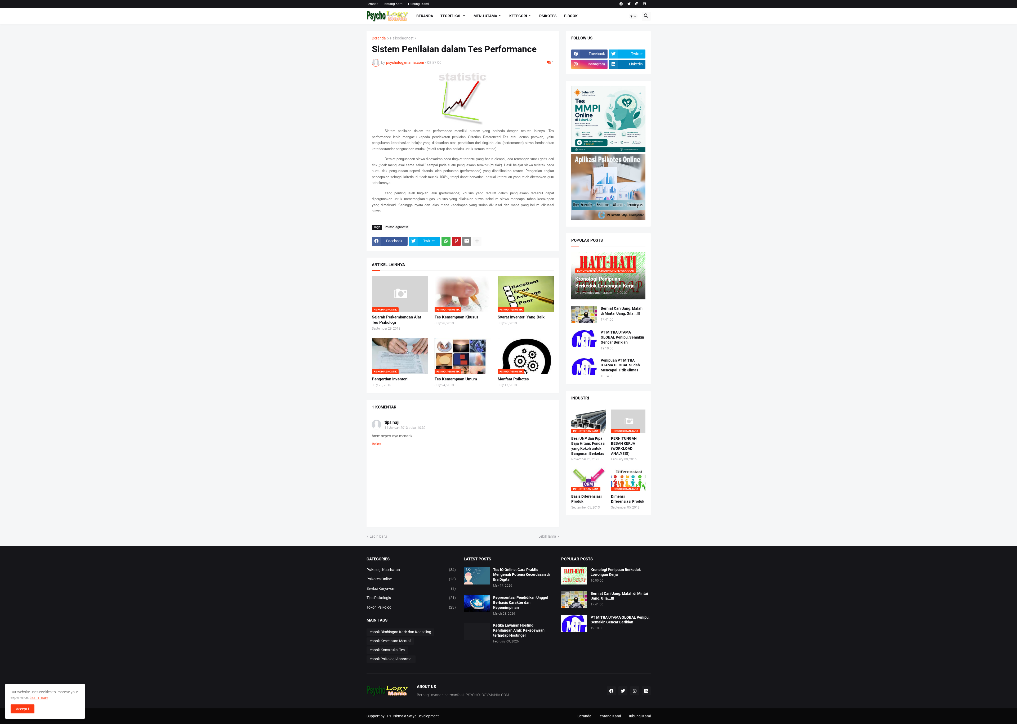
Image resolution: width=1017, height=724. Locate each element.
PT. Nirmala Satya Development (413, 716)
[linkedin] (644, 4)
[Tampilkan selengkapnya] (476, 241)
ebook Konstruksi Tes (387, 650)
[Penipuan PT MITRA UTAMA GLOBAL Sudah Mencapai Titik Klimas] (584, 366)
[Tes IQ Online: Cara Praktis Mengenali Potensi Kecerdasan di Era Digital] (477, 575)
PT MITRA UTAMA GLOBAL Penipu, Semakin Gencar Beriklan (622, 337)
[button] (633, 16)
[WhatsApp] (445, 241)
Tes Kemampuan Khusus (457, 317)
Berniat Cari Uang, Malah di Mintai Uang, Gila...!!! (622, 311)
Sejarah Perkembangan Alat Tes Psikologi (396, 320)
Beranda (372, 4)
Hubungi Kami (418, 4)
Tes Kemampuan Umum (456, 379)
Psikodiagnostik (403, 38)
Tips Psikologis (411, 598)
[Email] (466, 241)
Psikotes (548, 16)
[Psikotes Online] (608, 151)
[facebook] (621, 4)
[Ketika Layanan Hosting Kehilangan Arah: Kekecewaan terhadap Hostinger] (477, 631)
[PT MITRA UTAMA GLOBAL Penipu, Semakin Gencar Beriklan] (584, 338)
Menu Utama (485, 16)
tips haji (392, 422)
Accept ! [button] (22, 709)
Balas (376, 444)
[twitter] (629, 4)
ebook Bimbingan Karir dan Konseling (400, 632)
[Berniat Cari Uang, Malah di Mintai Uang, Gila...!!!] (584, 314)
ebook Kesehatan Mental (390, 641)
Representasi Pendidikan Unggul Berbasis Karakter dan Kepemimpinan (520, 602)
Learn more (39, 697)
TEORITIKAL (450, 16)
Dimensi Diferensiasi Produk (627, 498)
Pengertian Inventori (390, 379)
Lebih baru (378, 536)
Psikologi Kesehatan (411, 570)
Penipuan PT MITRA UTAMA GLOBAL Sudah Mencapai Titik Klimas (620, 365)
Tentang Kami (393, 4)
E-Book (571, 16)
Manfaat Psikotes (513, 379)
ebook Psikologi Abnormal (391, 659)
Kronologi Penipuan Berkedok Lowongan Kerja (616, 572)
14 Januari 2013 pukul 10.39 (405, 428)
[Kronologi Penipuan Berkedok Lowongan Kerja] (574, 575)
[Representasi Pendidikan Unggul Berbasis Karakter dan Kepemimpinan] (477, 603)
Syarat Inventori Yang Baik (521, 317)
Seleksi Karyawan (411, 588)
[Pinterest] (456, 241)
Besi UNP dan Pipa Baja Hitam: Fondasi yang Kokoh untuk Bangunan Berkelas (588, 446)
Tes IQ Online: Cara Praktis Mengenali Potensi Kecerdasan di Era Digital (521, 575)
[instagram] (636, 4)
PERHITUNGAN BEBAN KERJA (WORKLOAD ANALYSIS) (624, 446)
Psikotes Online (411, 579)
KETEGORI (518, 16)
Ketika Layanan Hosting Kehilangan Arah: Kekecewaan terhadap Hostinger (519, 630)
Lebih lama (547, 536)
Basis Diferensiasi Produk (586, 498)
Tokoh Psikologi (411, 607)
